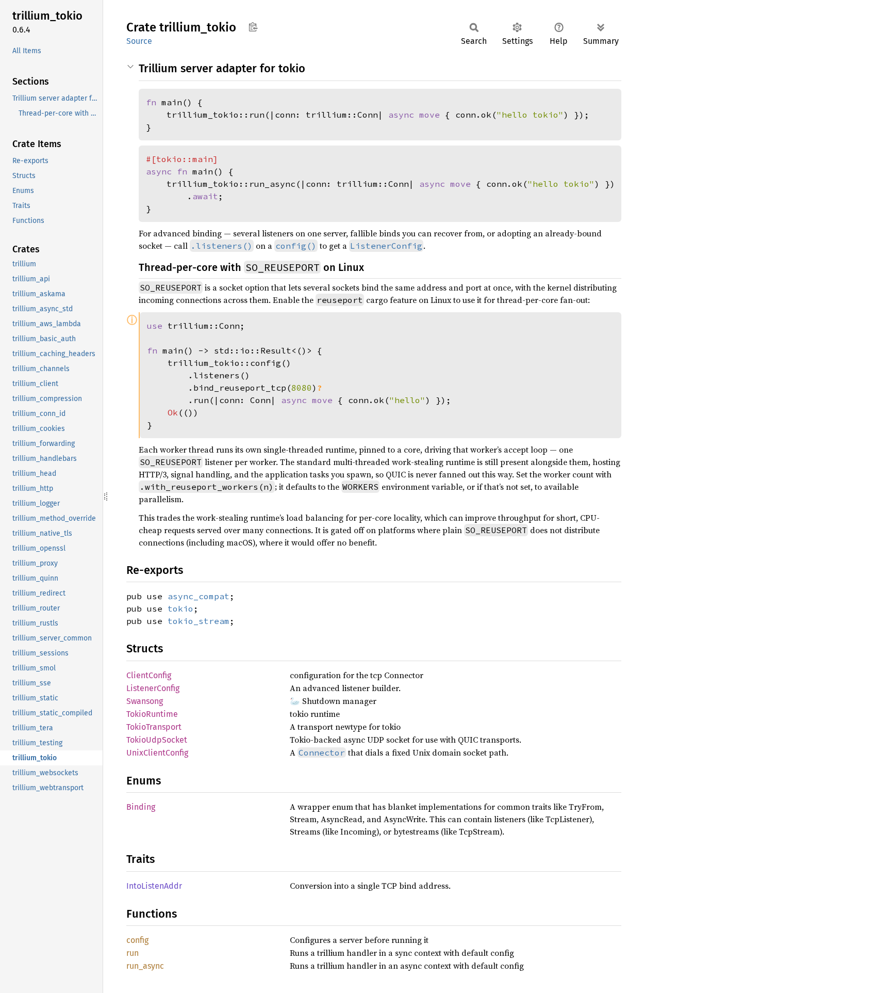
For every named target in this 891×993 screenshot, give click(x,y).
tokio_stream (198, 621)
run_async (145, 966)
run (132, 953)
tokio (180, 608)
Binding (140, 807)
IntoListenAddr (154, 886)
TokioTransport (154, 727)
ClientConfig (148, 675)
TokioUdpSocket (156, 740)
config (137, 940)
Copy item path (252, 27)
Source (139, 41)
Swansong (144, 701)
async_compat (198, 596)
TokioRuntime (152, 714)
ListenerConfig (152, 688)
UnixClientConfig (157, 753)
